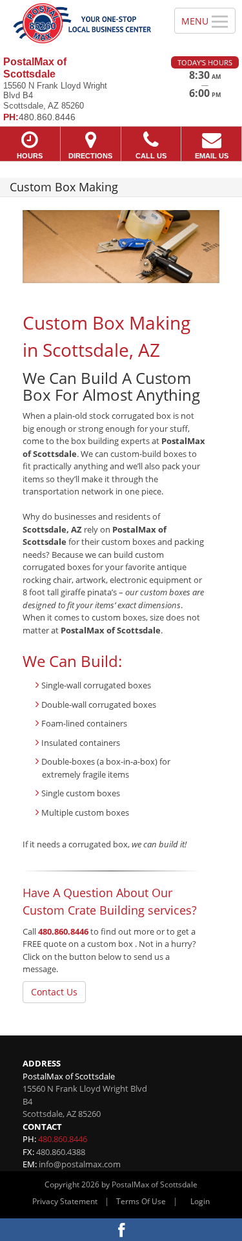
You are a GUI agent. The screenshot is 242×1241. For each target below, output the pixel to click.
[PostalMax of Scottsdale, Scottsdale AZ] (80, 23)
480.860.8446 (63, 931)
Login (200, 1201)
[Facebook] (121, 1229)
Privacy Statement (64, 1201)
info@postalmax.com (80, 1164)
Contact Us (54, 992)
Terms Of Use (141, 1201)
